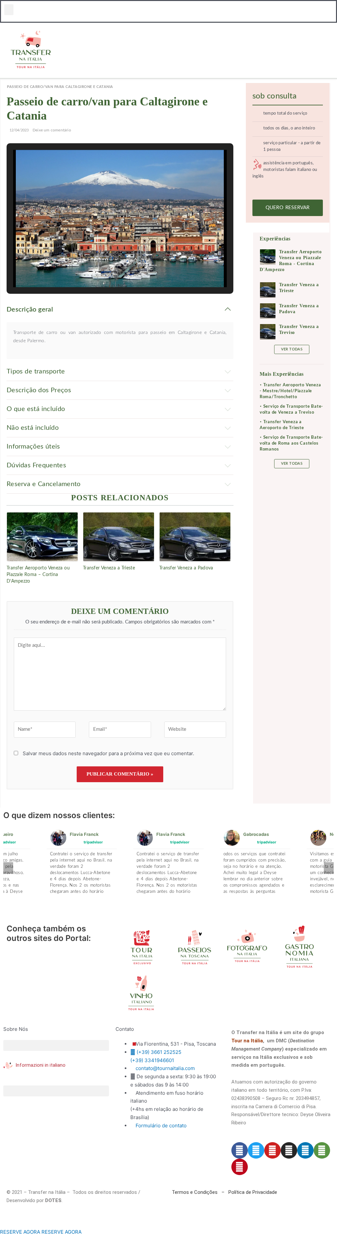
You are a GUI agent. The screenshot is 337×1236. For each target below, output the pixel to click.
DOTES (53, 1200)
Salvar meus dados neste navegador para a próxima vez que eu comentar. (108, 753)
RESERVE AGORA (20, 1232)
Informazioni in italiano (40, 1065)
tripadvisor (93, 842)
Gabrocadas (170, 834)
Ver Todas (292, 349)
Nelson (251, 834)
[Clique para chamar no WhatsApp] (2, 1224)
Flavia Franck (84, 834)
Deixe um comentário (52, 130)
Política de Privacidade (252, 1192)
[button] (8, 9)
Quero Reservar (288, 207)
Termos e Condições (195, 1192)
